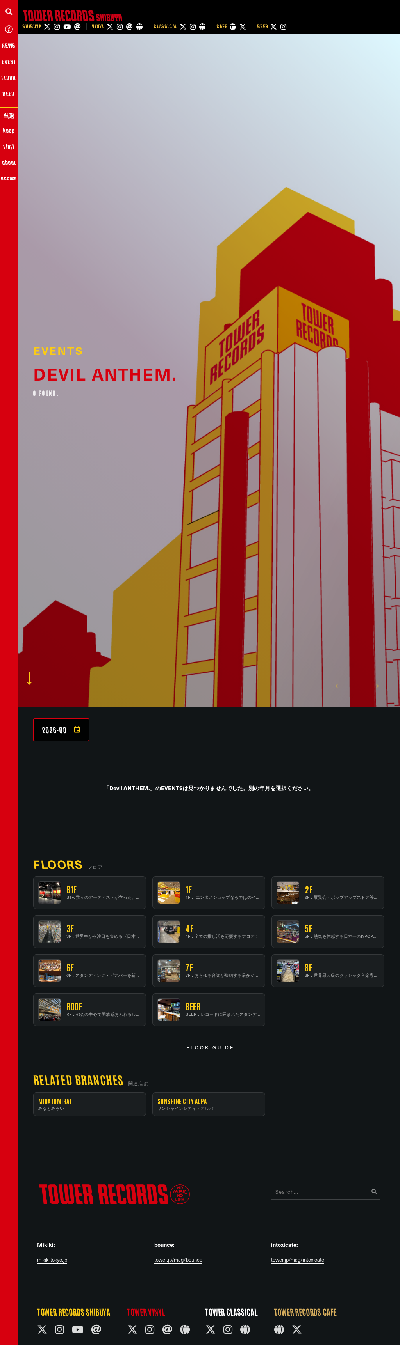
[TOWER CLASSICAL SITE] (245, 1329)
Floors (58, 864)
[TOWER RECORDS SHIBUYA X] (42, 1329)
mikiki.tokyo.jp (52, 1259)
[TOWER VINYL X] (132, 1329)
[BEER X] (273, 26)
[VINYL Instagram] (120, 26)
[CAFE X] (242, 26)
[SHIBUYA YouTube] (67, 26)
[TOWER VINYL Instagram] (149, 1329)
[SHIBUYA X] (47, 26)
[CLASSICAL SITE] (202, 26)
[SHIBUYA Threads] (77, 26)
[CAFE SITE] (233, 26)
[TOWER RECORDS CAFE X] (297, 1329)
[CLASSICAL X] (183, 26)
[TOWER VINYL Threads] (167, 1329)
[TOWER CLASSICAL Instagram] (227, 1329)
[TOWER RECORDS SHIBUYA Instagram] (59, 1329)
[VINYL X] (110, 26)
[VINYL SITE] (139, 26)
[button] (9, 11)
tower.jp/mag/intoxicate (297, 1259)
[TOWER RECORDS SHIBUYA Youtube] (77, 1329)
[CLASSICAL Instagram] (193, 26)
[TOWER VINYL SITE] (185, 1329)
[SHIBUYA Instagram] (57, 26)
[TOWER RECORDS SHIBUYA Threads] (96, 1329)
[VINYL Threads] (129, 26)
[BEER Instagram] (283, 26)
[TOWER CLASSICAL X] (210, 1329)
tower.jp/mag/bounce (178, 1259)
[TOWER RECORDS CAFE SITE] (279, 1329)
